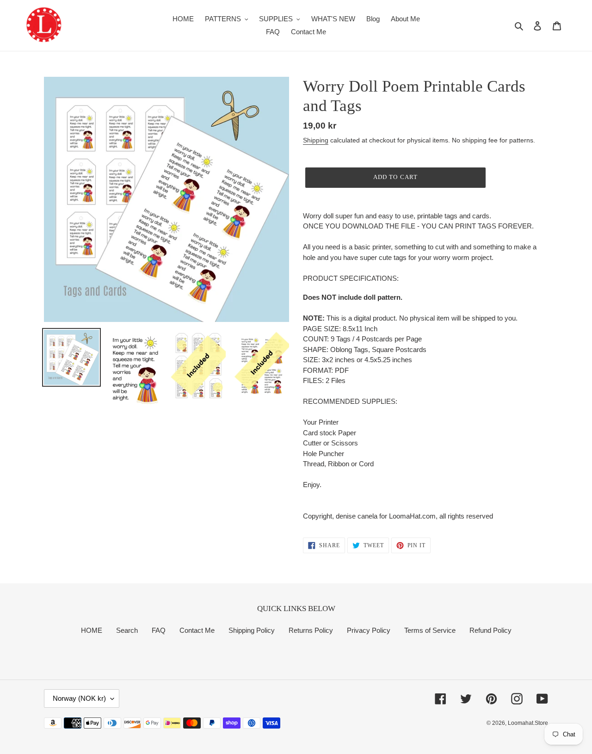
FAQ (159, 630)
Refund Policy (490, 630)
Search (127, 630)
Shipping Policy (251, 630)
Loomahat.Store (528, 723)
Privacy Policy (368, 630)
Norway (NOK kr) (79, 698)
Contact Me (197, 630)
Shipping (315, 140)
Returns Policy (311, 630)
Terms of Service (430, 630)
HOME (91, 630)
